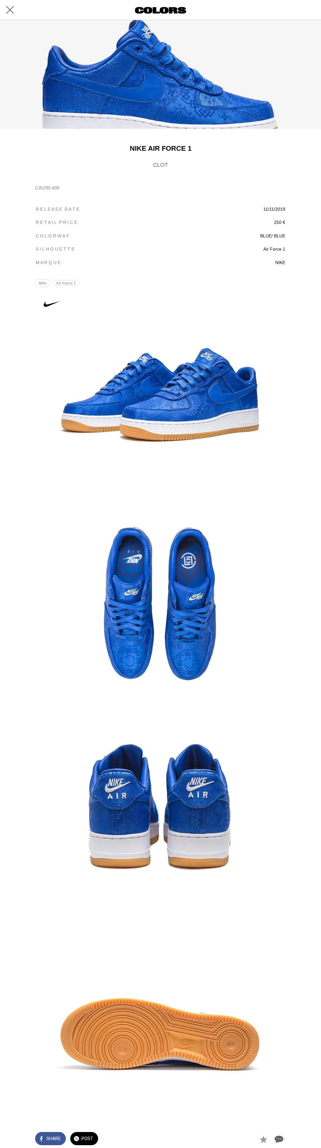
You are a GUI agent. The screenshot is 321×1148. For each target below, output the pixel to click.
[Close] (10, 10)
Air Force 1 (66, 283)
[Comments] (278, 1139)
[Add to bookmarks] (263, 1139)
